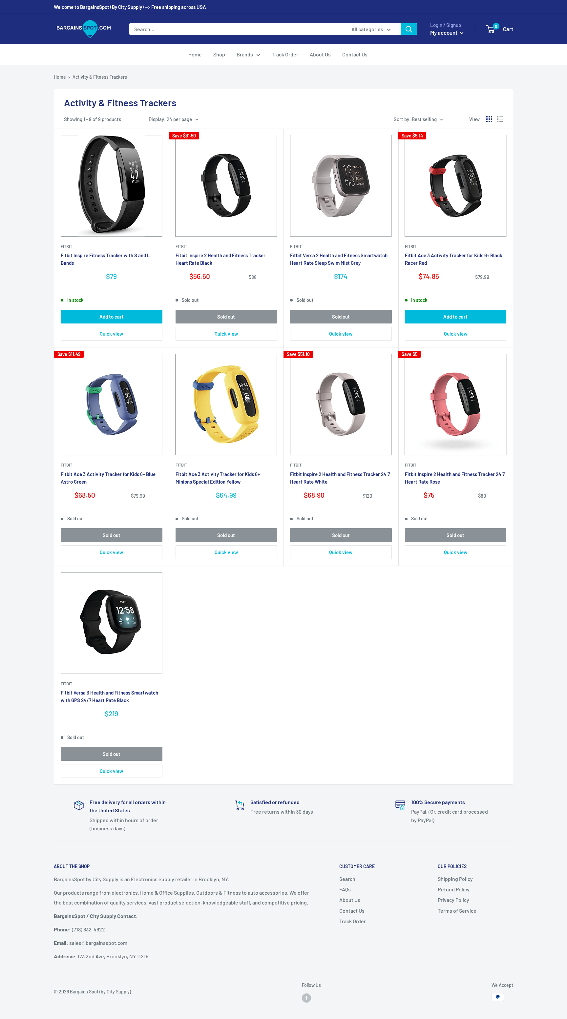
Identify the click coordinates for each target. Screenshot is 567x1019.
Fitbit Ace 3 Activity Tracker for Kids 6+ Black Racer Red (453, 259)
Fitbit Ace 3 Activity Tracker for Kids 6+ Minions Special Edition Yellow (218, 478)
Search (347, 879)
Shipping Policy (455, 879)
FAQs (345, 889)
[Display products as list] (500, 119)
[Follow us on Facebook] (306, 997)
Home (195, 54)
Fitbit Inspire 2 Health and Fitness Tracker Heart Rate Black (220, 259)
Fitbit (66, 246)
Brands (245, 54)
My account (444, 32)
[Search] (409, 29)
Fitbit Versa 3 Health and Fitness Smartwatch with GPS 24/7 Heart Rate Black (109, 696)
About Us (320, 54)
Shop (219, 54)
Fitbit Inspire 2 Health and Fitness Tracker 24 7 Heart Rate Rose (455, 478)
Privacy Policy (453, 900)
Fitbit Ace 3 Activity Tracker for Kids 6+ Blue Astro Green (108, 478)
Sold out (226, 317)
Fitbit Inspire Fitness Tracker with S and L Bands (105, 259)
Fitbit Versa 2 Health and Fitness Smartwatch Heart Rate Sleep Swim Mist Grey (339, 259)
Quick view (111, 334)
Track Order (285, 54)
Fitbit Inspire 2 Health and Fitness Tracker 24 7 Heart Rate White (340, 478)
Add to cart (111, 317)
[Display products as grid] (489, 119)
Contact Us (355, 54)
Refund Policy (454, 889)
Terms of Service (457, 910)
